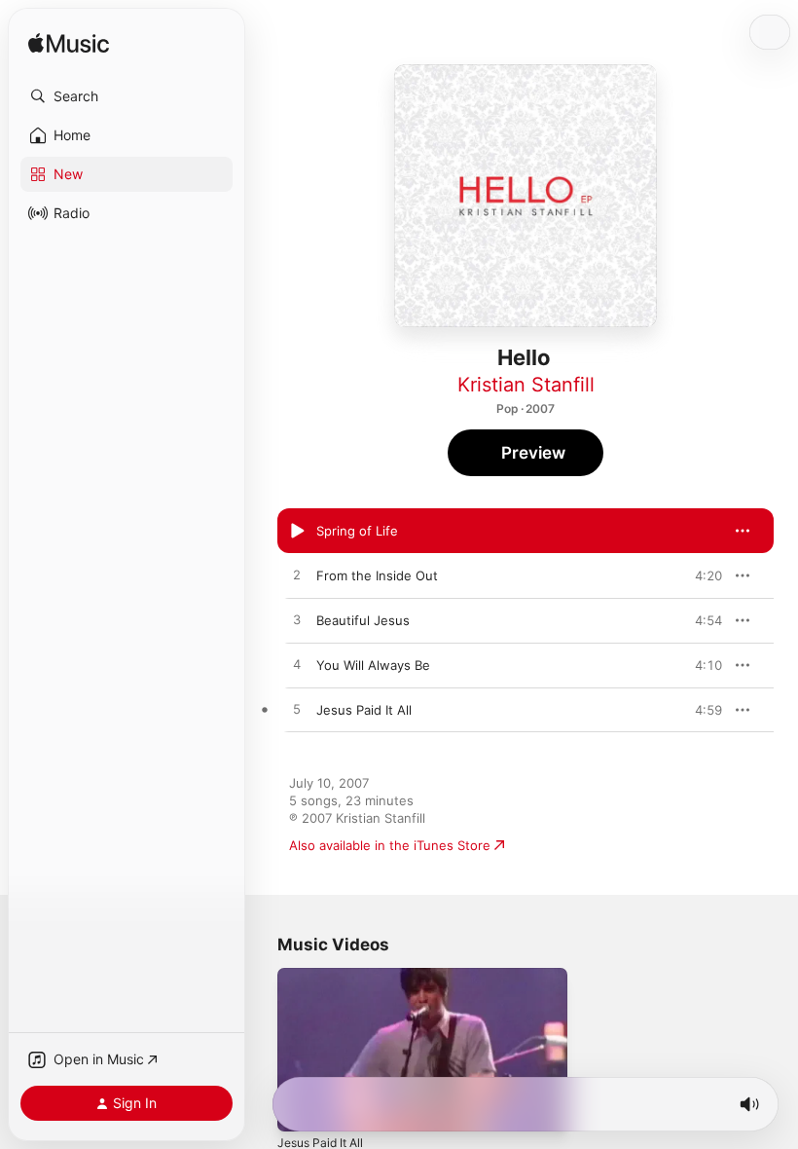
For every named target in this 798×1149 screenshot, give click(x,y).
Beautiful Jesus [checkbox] (363, 620)
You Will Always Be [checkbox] (373, 665)
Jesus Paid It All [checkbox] (364, 710)
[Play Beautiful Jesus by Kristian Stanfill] (296, 620)
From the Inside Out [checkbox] (377, 575)
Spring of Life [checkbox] (357, 530)
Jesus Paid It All (320, 1141)
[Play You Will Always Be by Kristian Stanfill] (296, 665)
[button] (126, 96)
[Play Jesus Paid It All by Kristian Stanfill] (296, 710)
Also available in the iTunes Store (389, 845)
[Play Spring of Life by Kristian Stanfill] (296, 530)
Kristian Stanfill (526, 384)
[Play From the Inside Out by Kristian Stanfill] (296, 575)
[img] (68, 44)
